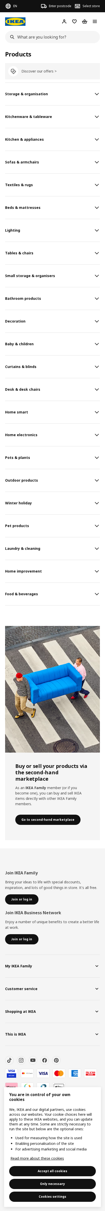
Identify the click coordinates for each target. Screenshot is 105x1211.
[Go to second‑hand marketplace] (52, 689)
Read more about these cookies (37, 1158)
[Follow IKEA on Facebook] (44, 1060)
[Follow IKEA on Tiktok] (9, 1060)
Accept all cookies (52, 1171)
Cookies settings (52, 1196)
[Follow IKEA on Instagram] (21, 1060)
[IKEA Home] (15, 21)
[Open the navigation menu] (95, 21)
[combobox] (51, 37)
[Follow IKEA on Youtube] (33, 1060)
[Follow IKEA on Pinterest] (56, 1060)
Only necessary (52, 1184)
